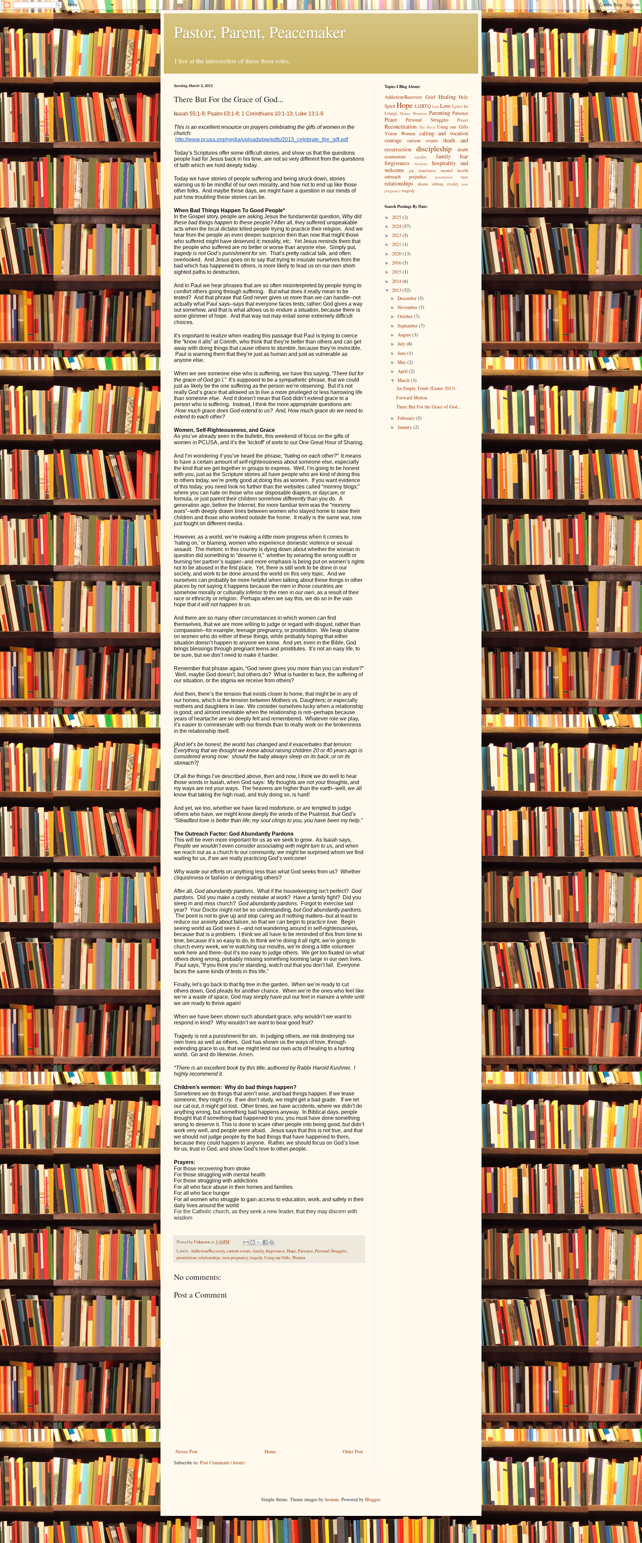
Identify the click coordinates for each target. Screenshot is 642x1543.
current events (239, 1251)
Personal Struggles (331, 1251)
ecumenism (395, 156)
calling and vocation (443, 133)
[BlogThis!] (252, 1242)
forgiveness (275, 1251)
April (403, 371)
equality (421, 156)
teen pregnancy (235, 1257)
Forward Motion (411, 397)
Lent (435, 106)
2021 (397, 244)
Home (270, 1451)
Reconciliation (401, 126)
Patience (305, 1251)
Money (405, 113)
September (408, 325)
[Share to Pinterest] (271, 1242)
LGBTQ (423, 106)
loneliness (427, 170)
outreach (393, 176)
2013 (397, 290)
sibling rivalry (445, 184)
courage (393, 140)
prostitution (186, 1257)
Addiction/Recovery (208, 1251)
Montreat (420, 113)
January (405, 427)
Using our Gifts (277, 1257)
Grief (430, 97)
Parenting (439, 113)
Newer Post (186, 1451)
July (402, 343)
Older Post (353, 1451)
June (402, 353)
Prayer (462, 120)
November (408, 307)
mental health (454, 170)
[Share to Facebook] (265, 1242)
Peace (391, 119)
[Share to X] (258, 1242)
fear (464, 156)
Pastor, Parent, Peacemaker (259, 31)
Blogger (372, 1499)
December (408, 298)
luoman (332, 1499)
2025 (397, 217)
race (464, 177)
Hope (291, 1251)
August (405, 334)
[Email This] (246, 1242)
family (258, 1251)
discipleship (434, 148)
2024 (397, 226)
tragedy (256, 1257)
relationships (209, 1257)
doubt (462, 149)
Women (298, 1257)
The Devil (427, 127)
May (402, 362)
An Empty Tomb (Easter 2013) (425, 388)
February (407, 418)
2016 (397, 262)
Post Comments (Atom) (222, 1462)
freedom (420, 163)
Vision (391, 133)
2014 (397, 281)
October (406, 316)
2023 (397, 235)
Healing (447, 96)
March (404, 380)
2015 (397, 271)
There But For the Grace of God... (428, 406)
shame (422, 184)
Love (445, 105)
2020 (397, 253)
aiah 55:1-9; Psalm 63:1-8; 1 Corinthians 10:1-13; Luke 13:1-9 (250, 114)
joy (411, 170)
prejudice (417, 176)
